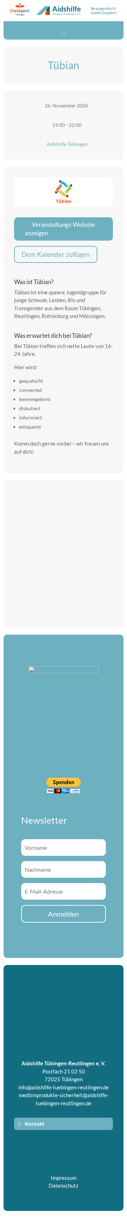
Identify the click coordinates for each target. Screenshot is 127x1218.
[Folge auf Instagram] (70, 1165)
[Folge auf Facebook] (56, 1165)
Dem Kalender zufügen (56, 254)
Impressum (64, 1178)
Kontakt (34, 1123)
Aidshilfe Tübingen (67, 144)
